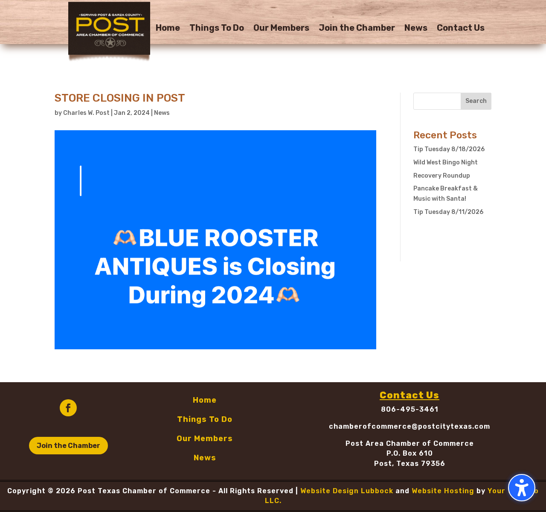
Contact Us (461, 29)
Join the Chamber (357, 29)
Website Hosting (443, 491)
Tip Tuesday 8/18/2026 (449, 149)
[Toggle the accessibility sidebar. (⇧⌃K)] (521, 487)
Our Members (281, 29)
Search (476, 101)
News (415, 29)
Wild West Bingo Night (445, 162)
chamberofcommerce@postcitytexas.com (409, 426)
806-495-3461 (410, 409)
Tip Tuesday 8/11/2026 (448, 212)
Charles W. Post (86, 113)
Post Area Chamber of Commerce (410, 443)
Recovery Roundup (441, 175)
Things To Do (216, 29)
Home (168, 29)
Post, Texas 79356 (409, 463)
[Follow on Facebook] (68, 407)
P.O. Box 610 (409, 453)
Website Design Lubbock (346, 491)
